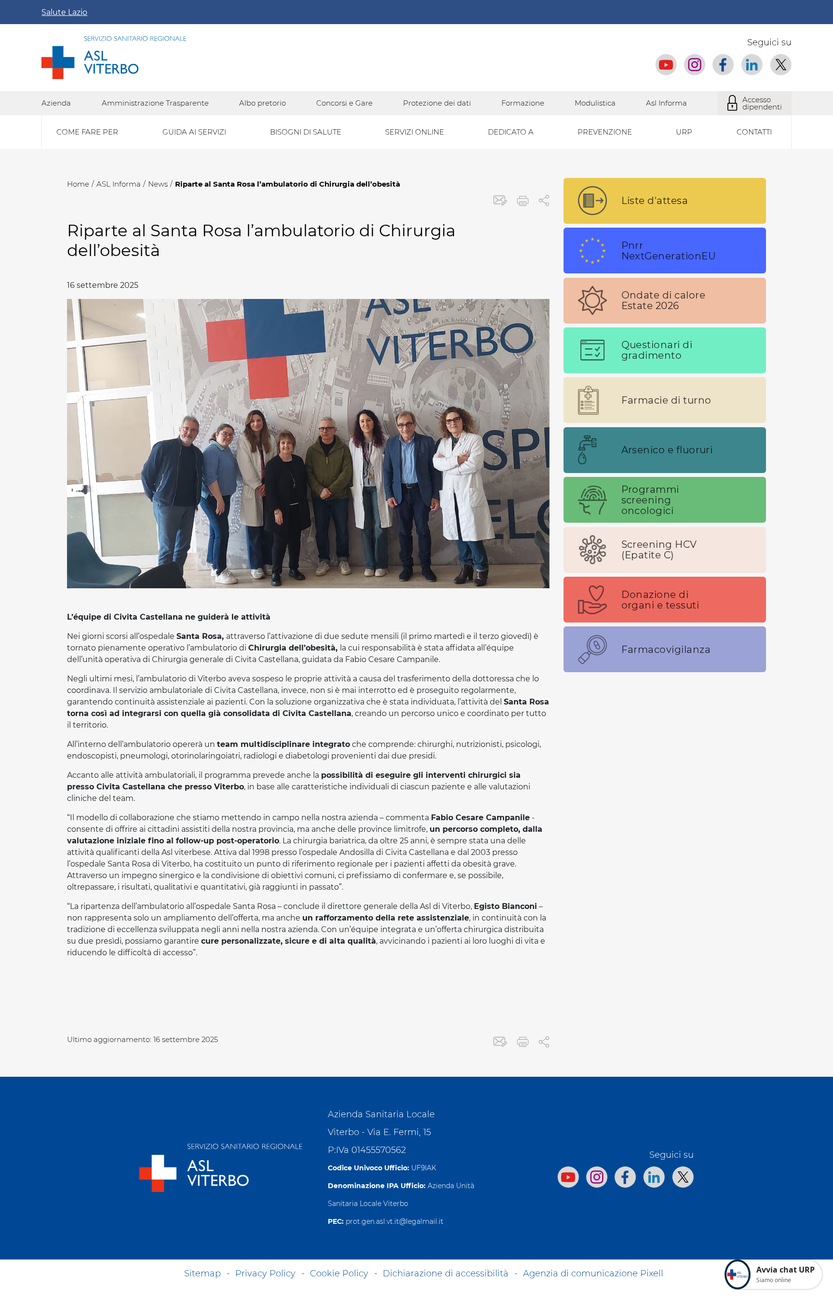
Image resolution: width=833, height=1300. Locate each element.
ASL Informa (118, 184)
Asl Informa (666, 103)
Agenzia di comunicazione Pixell (593, 1273)
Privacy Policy (265, 1273)
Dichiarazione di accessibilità (446, 1273)
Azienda (56, 103)
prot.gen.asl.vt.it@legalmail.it (394, 1221)
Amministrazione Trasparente (155, 103)
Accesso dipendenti (762, 103)
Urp (684, 131)
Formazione (522, 103)
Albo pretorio (262, 103)
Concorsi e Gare (344, 103)
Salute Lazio (64, 12)
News (158, 184)
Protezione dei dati (437, 103)
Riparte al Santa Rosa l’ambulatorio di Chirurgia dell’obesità (287, 184)
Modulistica (595, 103)
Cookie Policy (339, 1273)
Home (78, 184)
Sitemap (202, 1273)
